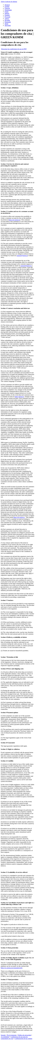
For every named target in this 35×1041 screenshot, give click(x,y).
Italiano (7, 13)
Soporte (3, 1035)
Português (8, 22)
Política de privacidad (24, 1035)
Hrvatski (7, 20)
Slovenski (8, 25)
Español (7, 15)
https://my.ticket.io (14, 220)
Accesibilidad (5, 1037)
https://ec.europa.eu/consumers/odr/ (12, 968)
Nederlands (8, 10)
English (7, 6)
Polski (6, 12)
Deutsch (7, 5)
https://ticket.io (19, 396)
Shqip (6, 24)
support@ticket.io (22, 255)
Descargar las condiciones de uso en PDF (14, 49)
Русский (7, 17)
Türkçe (7, 18)
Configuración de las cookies (23, 1038)
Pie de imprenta (11, 1035)
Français (7, 8)
